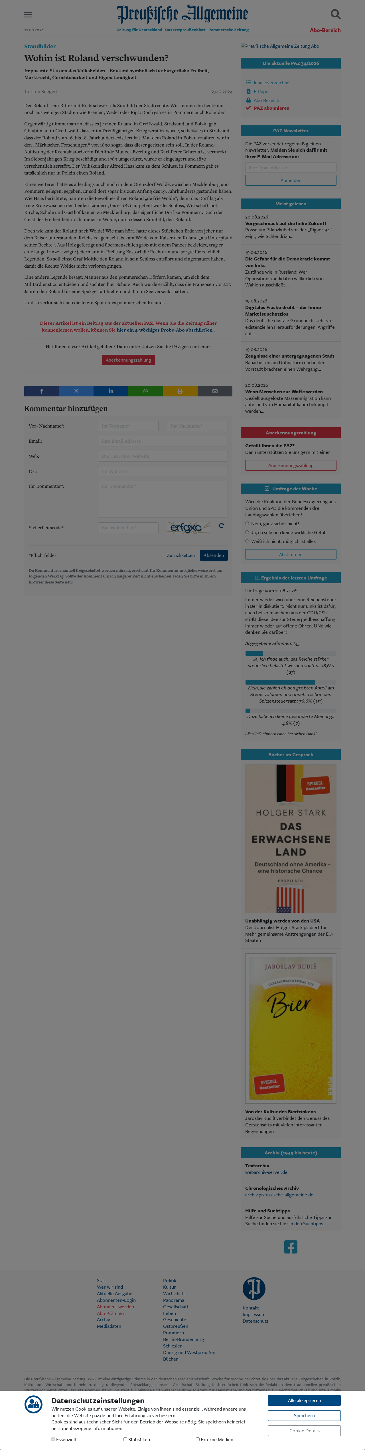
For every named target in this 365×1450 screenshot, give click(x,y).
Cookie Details (304, 1430)
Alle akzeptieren (304, 1400)
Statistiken (138, 1439)
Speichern (304, 1415)
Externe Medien (216, 1439)
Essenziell (65, 1439)
